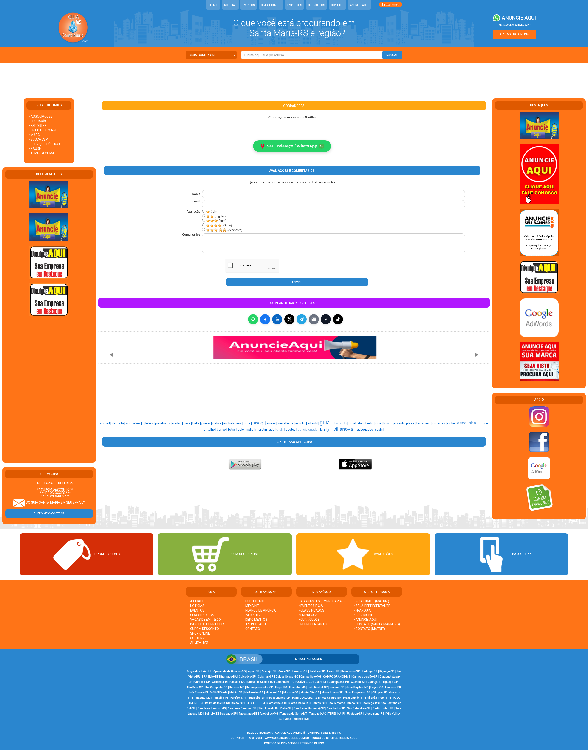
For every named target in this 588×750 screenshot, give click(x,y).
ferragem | (424, 423)
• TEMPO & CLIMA (41, 153)
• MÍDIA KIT (251, 606)
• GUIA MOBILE (364, 615)
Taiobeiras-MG (269, 713)
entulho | (210, 429)
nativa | (217, 423)
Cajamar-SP (266, 676)
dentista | (119, 423)
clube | (452, 423)
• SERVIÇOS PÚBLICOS (45, 144)
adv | (272, 429)
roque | (484, 423)
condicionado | (309, 429)
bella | (196, 423)
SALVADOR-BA (255, 703)
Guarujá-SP (375, 682)
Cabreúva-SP (247, 676)
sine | (379, 423)
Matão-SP (235, 692)
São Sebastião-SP (359, 708)
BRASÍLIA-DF (210, 676)
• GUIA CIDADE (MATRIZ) (371, 601)
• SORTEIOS (196, 638)
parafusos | (163, 423)
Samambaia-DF (277, 703)
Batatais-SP (317, 671)
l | (144, 423)
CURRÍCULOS (316, 5)
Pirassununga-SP (278, 697)
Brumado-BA (228, 676)
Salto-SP (238, 703)
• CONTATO (251, 629)
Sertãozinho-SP (383, 708)
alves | (138, 423)
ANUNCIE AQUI (359, 5)
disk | (281, 429)
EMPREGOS (294, 5)
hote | (248, 423)
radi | (102, 423)
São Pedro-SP (336, 708)
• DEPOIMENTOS (255, 619)
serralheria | (286, 423)
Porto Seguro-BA (330, 697)
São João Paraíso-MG (212, 708)
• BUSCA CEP (38, 139)
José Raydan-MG (357, 687)
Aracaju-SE (268, 671)
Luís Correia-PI (198, 692)
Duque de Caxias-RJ (260, 682)
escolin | (301, 423)
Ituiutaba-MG (297, 687)
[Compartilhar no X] (289, 319)
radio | (250, 429)
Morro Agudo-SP (332, 692)
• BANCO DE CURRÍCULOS (206, 624)
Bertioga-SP (369, 671)
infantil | (314, 423)
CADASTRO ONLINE (514, 34)
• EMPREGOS (308, 615)
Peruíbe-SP (237, 697)
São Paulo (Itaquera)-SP (309, 708)
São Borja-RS (370, 703)
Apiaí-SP (253, 671)
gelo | (242, 429)
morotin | (262, 429)
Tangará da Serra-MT (293, 713)
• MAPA (34, 135)
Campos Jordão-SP (365, 676)
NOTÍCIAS (230, 5)
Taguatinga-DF (248, 713)
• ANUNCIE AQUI (254, 624)
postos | (292, 429)
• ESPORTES (38, 125)
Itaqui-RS (281, 687)
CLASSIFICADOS (271, 5)
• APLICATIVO (198, 642)
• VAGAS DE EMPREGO (204, 619)
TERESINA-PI (336, 713)
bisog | (259, 422)
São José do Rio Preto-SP (275, 708)
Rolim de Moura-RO (217, 703)
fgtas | (233, 429)
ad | (109, 423)
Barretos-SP (300, 671)
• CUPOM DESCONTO (203, 629)
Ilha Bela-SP (195, 687)
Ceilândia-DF (220, 682)
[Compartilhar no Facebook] (265, 319)
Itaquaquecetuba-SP (259, 687)
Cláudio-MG (237, 682)
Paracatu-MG (202, 697)
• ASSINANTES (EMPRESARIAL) (322, 601)
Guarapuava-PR (339, 682)
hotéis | (388, 423)
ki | (346, 423)
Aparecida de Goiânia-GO (229, 671)
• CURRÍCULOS (309, 619)
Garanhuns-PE (285, 682)
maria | (272, 423)
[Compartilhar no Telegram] (302, 319)
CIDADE (213, 5)
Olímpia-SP (379, 692)
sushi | (379, 429)
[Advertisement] (294, 77)
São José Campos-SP (242, 708)
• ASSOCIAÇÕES (41, 116)
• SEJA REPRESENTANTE (372, 606)
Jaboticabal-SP (318, 687)
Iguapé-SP (391, 682)
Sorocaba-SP (228, 713)
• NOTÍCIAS (196, 606)
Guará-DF (321, 682)
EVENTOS (249, 5)
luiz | (323, 429)
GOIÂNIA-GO (304, 682)
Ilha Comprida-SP (216, 687)
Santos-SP (319, 703)
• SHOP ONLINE (199, 633)
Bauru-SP (333, 671)
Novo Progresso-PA (357, 692)
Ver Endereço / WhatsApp (292, 146)
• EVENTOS (196, 610)
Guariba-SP (358, 682)
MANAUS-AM (218, 692)
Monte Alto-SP (310, 692)
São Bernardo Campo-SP (344, 703)
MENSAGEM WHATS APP (515, 24)
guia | (327, 423)
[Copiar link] (326, 319)
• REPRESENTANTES (313, 624)
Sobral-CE (211, 713)
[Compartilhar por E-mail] (314, 319)
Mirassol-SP (273, 692)
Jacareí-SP (337, 687)
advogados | (366, 429)
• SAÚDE (35, 148)
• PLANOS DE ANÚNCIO (260, 610)
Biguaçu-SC (387, 671)
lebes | (150, 423)
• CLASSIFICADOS (201, 615)
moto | (177, 423)
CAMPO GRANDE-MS (336, 676)
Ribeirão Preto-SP (378, 697)
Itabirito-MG (236, 687)
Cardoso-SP (202, 682)
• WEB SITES (252, 615)
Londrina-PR (393, 687)
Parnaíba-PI (220, 697)
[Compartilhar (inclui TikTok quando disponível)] (338, 319)
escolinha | (468, 423)
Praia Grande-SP (354, 697)
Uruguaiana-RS (374, 713)
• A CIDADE (196, 601)
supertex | (439, 423)
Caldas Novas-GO (287, 676)
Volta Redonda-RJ (296, 719)
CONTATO (337, 5)
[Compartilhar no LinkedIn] (277, 319)
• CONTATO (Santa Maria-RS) (377, 624)
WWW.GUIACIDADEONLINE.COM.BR (287, 738)
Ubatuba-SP (355, 713)
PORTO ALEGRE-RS (304, 697)
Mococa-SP (291, 692)
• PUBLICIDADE (254, 601)
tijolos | (339, 423)
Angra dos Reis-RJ (199, 671)
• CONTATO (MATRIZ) (369, 629)
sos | (129, 423)
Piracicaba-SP (256, 697)
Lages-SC (376, 687)
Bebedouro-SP (350, 671)
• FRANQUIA (363, 610)
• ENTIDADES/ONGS (43, 130)
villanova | (345, 429)
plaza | (411, 423)
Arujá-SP (284, 671)
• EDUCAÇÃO (38, 121)
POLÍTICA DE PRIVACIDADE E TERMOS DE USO (294, 743)
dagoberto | (366, 423)
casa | (188, 423)
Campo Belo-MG (310, 676)
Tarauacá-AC (317, 713)
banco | (222, 429)
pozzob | (399, 423)
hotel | (353, 423)
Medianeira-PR (253, 692)
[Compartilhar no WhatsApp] (253, 319)
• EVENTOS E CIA (311, 606)
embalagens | (233, 423)
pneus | (206, 423)
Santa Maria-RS (299, 703)
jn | (330, 429)
